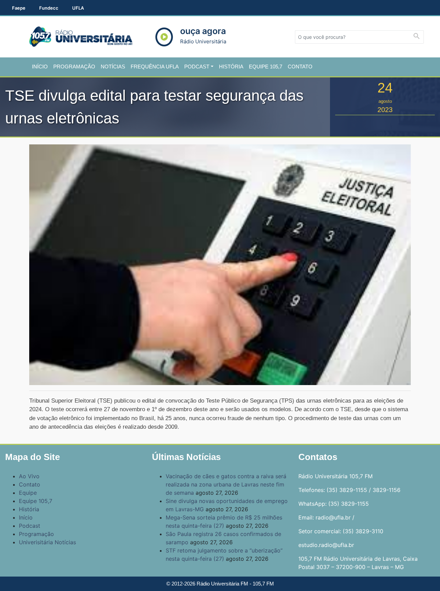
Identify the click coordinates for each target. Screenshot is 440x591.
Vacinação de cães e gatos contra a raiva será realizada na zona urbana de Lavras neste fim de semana (226, 484)
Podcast (196, 66)
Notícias (113, 66)
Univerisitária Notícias (47, 542)
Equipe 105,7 (265, 66)
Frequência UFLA (155, 66)
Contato (300, 66)
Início (40, 66)
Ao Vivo (29, 476)
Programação (74, 66)
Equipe (28, 492)
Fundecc (48, 8)
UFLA (78, 8)
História (231, 66)
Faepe (18, 8)
